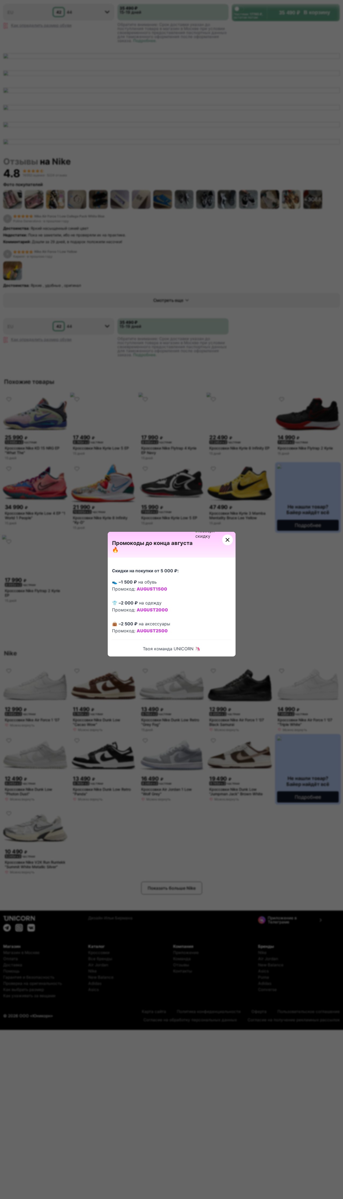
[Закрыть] (227, 539)
